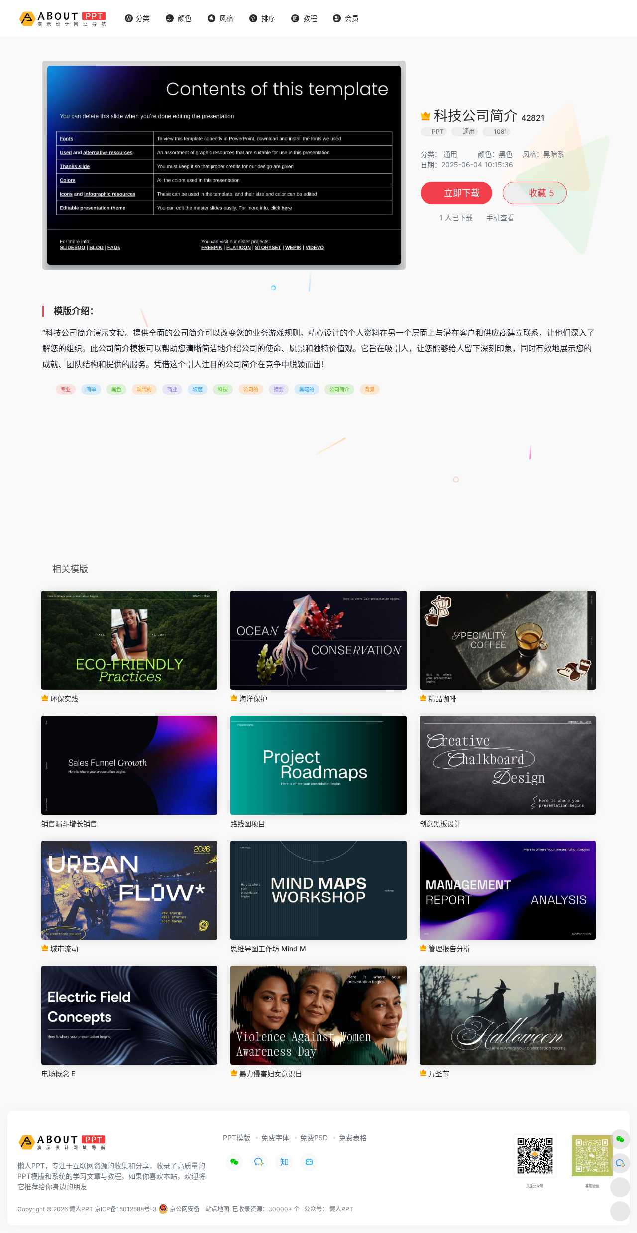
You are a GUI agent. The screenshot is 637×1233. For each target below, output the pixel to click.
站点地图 (217, 1209)
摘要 (279, 389)
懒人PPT (341, 1209)
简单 (91, 389)
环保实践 (63, 698)
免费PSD (314, 1137)
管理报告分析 (448, 948)
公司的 (250, 389)
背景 (370, 389)
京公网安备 (184, 1209)
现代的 (144, 389)
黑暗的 (306, 389)
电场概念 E (58, 1073)
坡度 (198, 389)
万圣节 (437, 1073)
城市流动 (63, 948)
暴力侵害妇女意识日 (269, 1073)
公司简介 (339, 389)
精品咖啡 (441, 698)
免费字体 (275, 1137)
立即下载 (462, 193)
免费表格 (353, 1137)
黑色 (116, 389)
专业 (66, 389)
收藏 (540, 193)
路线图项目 (247, 823)
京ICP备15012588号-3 (126, 1209)
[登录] (605, 18)
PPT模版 (236, 1137)
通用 (450, 154)
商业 (172, 389)
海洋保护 (252, 698)
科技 (223, 389)
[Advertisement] (318, 482)
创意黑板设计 (440, 823)
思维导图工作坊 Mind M (268, 948)
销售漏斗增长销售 (69, 823)
